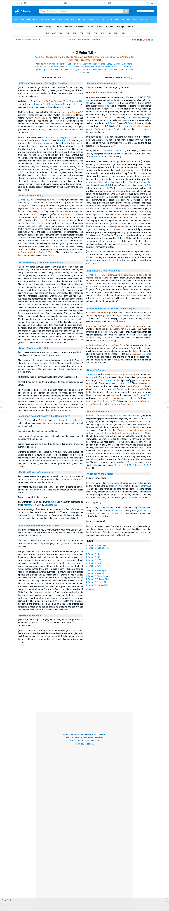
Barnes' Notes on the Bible (34, 348)
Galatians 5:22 (51, 505)
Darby (109, 64)
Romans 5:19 (104, 185)
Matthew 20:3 (108, 337)
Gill (70, 66)
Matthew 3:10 (30, 505)
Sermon (112, 69)
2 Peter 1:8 (23, 199)
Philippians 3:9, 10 (123, 465)
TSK (87, 72)
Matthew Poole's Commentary (36, 472)
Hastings (100, 66)
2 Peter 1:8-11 (93, 275)
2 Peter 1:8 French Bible (97, 582)
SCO (120, 69)
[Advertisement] (84, 696)
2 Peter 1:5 (113, 123)
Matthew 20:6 (93, 513)
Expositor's (127, 64)
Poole (97, 69)
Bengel (63, 64)
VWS (131, 69)
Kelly (130, 66)
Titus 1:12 (121, 150)
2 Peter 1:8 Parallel (95, 573)
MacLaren (52, 69)
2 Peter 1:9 (131, 123)
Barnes (54, 64)
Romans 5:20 (76, 101)
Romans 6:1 (40, 104)
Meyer (76, 69)
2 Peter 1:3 (143, 395)
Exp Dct (38, 66)
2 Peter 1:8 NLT (93, 557)
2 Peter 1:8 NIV (93, 554)
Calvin (83, 64)
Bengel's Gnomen (97, 370)
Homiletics (111, 66)
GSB (65, 66)
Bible (18, 39)
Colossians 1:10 (118, 229)
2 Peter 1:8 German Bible (97, 585)
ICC (119, 66)
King (36, 69)
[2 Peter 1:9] (165, 413)
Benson (71, 64)
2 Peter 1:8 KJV (93, 566)
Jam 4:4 (89, 185)
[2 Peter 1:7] (3, 413)
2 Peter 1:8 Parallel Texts (97, 548)
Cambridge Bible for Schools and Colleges (111, 308)
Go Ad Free (6, 900)
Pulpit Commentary (98, 411)
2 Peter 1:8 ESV (93, 560)
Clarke (102, 64)
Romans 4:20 (109, 401)
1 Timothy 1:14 (111, 103)
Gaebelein (57, 66)
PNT (90, 69)
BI (77, 64)
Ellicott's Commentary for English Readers (43, 83)
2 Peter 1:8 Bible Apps (96, 570)
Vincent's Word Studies (100, 473)
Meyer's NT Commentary (101, 83)
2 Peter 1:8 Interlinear (96, 545)
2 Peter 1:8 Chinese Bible (98, 579)
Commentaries (26, 39)
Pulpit (104, 69)
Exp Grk (47, 66)
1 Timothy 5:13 (107, 150)
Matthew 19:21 (131, 315)
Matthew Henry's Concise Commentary (41, 262)
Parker (84, 69)
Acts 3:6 (127, 383)
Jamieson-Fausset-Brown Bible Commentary (44, 416)
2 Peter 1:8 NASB (94, 563)
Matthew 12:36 (93, 337)
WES (81, 72)
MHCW (68, 69)
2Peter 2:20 (62, 140)
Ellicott (117, 64)
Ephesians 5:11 (96, 156)
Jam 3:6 (147, 182)
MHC (60, 69)
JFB (125, 66)
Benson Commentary (31, 195)
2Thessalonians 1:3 (56, 104)
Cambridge (92, 64)
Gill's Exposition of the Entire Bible (39, 525)
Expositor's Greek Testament (103, 270)
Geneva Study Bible (30, 615)
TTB (125, 69)
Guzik (82, 66)
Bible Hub (90, 589)
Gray (76, 66)
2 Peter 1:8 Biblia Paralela (98, 576)
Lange (43, 69)
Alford (47, 64)
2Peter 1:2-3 (46, 140)
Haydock (90, 66)
